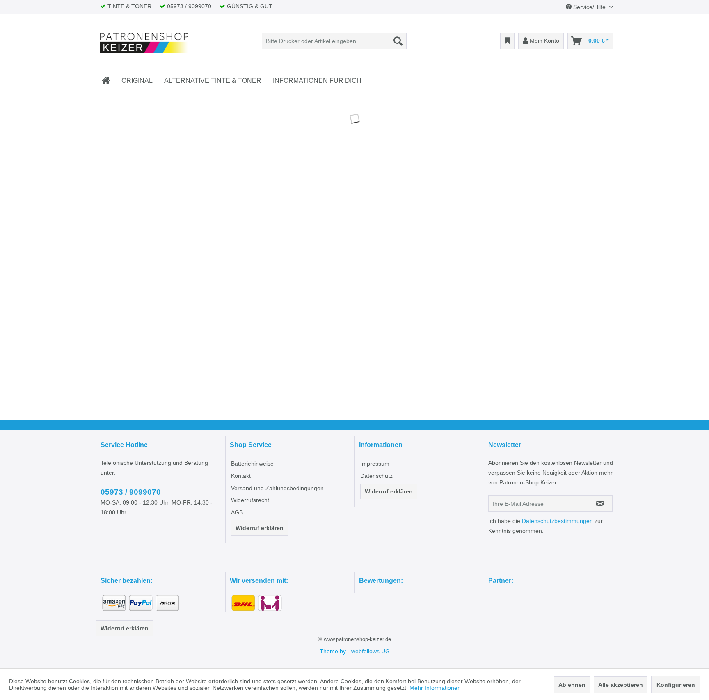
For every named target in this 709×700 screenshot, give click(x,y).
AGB (237, 512)
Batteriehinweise (252, 463)
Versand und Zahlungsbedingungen (277, 488)
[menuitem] (334, 41)
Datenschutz (376, 476)
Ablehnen (571, 685)
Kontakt (241, 476)
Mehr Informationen (435, 687)
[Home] (106, 81)
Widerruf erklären (260, 528)
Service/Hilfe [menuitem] (589, 7)
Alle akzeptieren (620, 685)
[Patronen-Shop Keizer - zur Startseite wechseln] (144, 43)
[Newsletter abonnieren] (600, 503)
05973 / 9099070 (131, 492)
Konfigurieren (675, 685)
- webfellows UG (369, 651)
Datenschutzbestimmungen (557, 521)
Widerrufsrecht (250, 500)
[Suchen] (398, 41)
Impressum (374, 463)
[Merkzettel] (507, 41)
